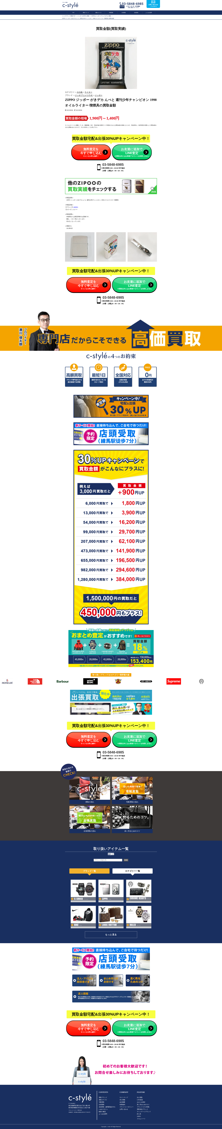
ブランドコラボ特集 (143, 1107)
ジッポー (98, 95)
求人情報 (122, 1100)
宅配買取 (111, 12)
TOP (73, 12)
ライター (88, 92)
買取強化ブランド (142, 1109)
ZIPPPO (75, 207)
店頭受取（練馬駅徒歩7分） (107, 1107)
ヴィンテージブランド (144, 1111)
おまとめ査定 (141, 1102)
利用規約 (122, 1104)
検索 (126, 860)
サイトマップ (124, 1097)
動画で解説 (102, 1111)
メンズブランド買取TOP (68, 16)
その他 (80, 92)
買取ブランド (86, 12)
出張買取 (124, 12)
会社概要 (122, 1102)
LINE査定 (140, 1100)
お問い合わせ (124, 1109)
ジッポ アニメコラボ (84, 95)
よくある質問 (149, 12)
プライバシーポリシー (126, 1107)
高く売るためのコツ (143, 1104)
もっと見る (111, 934)
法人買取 (139, 1097)
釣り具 (139, 1114)
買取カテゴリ (98, 12)
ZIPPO (139, 1116)
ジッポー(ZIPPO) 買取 (83, 16)
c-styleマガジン (103, 1109)
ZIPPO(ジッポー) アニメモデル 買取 (101, 16)
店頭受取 (136, 12)
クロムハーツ (141, 1118)
